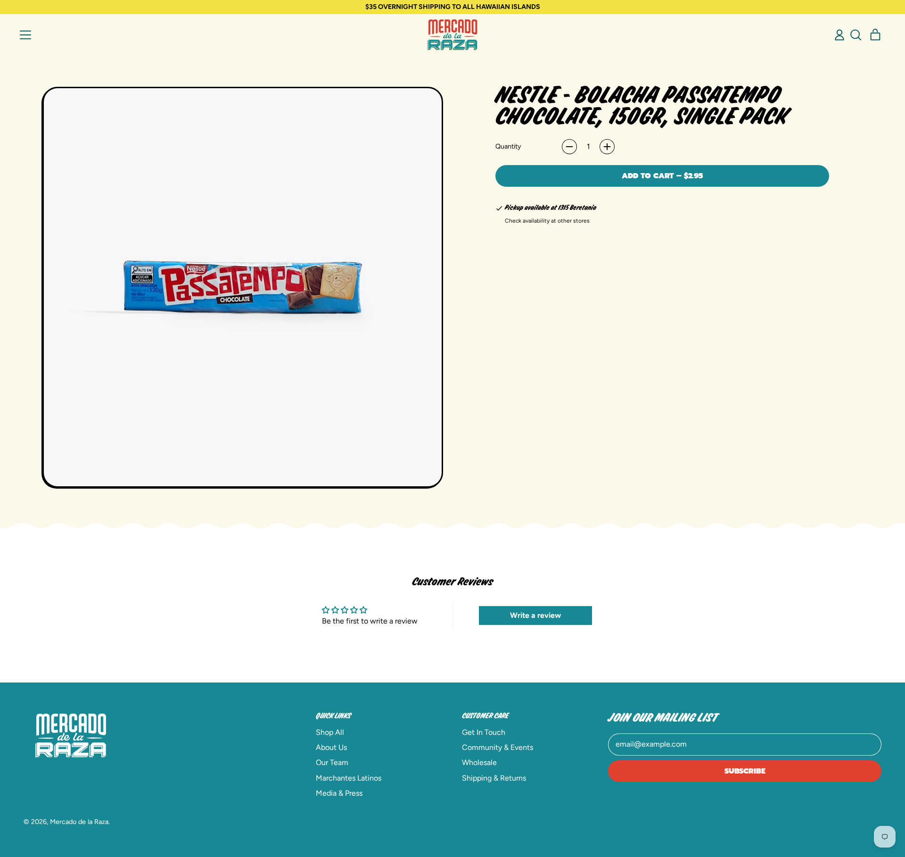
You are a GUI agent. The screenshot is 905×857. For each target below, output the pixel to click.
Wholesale (479, 762)
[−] (569, 146)
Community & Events (497, 747)
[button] (855, 35)
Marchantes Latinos (348, 778)
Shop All (330, 732)
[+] (607, 146)
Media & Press (339, 793)
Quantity (508, 146)
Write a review (535, 615)
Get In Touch (483, 732)
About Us (331, 747)
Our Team (332, 762)
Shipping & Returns (494, 778)
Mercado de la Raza (79, 821)
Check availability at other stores (547, 220)
